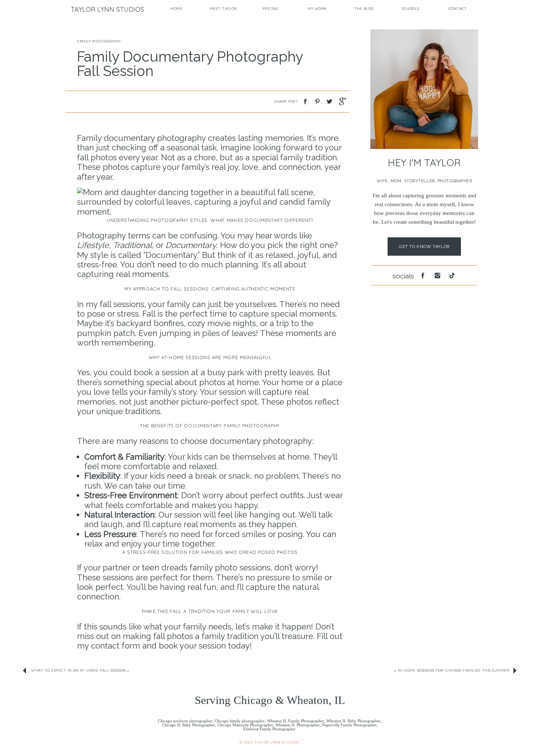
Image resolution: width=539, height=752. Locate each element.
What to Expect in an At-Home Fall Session (78, 670)
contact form (116, 645)
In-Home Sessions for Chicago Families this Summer (454, 670)
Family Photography (99, 41)
